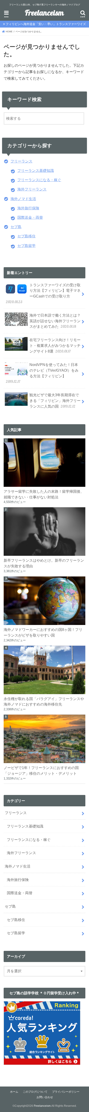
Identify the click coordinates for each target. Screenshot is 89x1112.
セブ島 (15, 227)
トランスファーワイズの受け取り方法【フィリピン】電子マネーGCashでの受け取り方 (43, 294)
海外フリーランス (32, 189)
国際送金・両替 (30, 217)
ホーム (14, 1091)
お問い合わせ (45, 1097)
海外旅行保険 (28, 208)
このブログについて (35, 1091)
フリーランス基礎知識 (35, 170)
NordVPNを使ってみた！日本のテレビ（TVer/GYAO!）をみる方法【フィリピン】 (42, 373)
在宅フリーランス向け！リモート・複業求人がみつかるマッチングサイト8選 (55, 346)
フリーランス (21, 161)
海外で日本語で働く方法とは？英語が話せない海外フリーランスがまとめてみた (55, 321)
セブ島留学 (26, 246)
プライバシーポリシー (65, 1091)
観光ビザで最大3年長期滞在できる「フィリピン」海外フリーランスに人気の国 (55, 401)
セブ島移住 (26, 236)
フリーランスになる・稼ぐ (39, 180)
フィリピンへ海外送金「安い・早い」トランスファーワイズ (46, 24)
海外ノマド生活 (23, 199)
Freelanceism (44, 13)
